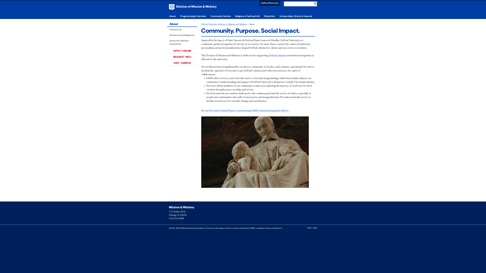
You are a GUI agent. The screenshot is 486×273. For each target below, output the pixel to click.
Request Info (182, 57)
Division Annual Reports (181, 35)
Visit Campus (182, 63)
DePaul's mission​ (277, 55)
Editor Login (312, 228)
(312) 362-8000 (176, 219)
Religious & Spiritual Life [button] (247, 16)
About (174, 24)
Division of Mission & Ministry (196, 6)
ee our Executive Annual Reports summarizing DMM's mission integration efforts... (246, 110)
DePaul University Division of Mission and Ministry (224, 24)
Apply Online (182, 50)
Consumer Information (240, 228)
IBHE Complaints (258, 228)
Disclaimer (200, 228)
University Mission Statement (179, 42)
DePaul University (172, 7)
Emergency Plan (223, 228)
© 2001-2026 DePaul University (182, 228)
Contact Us (175, 29)
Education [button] (269, 16)
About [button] (172, 16)
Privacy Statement (273, 228)
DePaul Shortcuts (269, 3)
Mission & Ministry (181, 207)
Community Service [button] (220, 16)
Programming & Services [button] (193, 16)
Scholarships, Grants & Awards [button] (295, 16)
